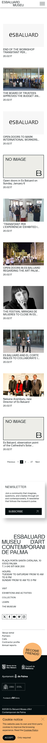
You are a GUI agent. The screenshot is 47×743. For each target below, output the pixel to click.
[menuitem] (4, 589)
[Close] (42, 719)
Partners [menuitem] (6, 636)
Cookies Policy (31, 730)
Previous (11, 462)
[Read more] (23, 41)
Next (37, 462)
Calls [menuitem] (4, 639)
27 (32, 462)
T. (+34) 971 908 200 (13, 566)
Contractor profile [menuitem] (11, 642)
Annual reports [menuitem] (9, 645)
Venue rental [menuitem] (8, 633)
